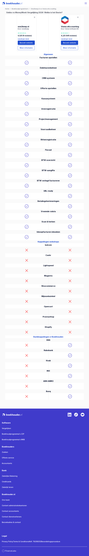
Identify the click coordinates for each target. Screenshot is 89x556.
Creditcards (6, 482)
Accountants (7, 463)
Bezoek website (26, 43)
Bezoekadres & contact (11, 522)
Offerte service (8, 458)
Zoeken (5, 452)
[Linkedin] (69, 415)
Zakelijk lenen (7, 487)
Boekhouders (8, 447)
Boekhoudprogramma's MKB (13, 440)
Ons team (6, 500)
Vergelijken (6, 428)
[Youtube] (82, 415)
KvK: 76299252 (35, 541)
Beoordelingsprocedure (50, 541)
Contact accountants (10, 511)
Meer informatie (26, 48)
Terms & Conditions (21, 541)
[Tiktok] (76, 415)
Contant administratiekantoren (14, 505)
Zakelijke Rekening (9, 476)
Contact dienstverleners (11, 517)
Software (6, 423)
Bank (4, 470)
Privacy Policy (7, 541)
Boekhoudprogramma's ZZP (13, 434)
